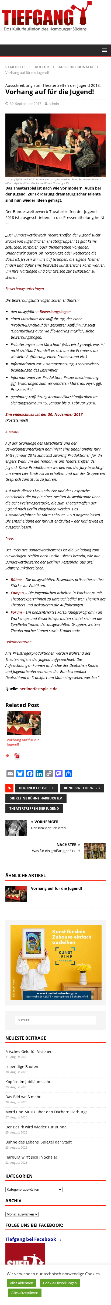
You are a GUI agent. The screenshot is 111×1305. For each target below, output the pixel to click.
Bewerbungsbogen (56, 311)
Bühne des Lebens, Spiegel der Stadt (38, 1142)
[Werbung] (56, 962)
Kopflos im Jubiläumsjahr (28, 1081)
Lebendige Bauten (21, 1066)
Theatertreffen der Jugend (34, 808)
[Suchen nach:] (56, 1020)
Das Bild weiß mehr (23, 1096)
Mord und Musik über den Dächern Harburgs (46, 1111)
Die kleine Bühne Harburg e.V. (36, 798)
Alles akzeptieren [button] (24, 1292)
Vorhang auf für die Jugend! (56, 888)
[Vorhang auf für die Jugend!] (16, 894)
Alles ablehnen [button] (21, 1282)
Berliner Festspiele (36, 788)
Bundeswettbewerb (82, 788)
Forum (16, 612)
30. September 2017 (25, 103)
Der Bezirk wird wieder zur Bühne (36, 1126)
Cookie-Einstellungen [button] (60, 1282)
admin (54, 103)
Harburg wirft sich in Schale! (31, 1157)
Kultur (42, 66)
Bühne (16, 579)
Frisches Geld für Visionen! (29, 1051)
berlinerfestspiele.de (38, 688)
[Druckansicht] (7, 756)
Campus (17, 592)
